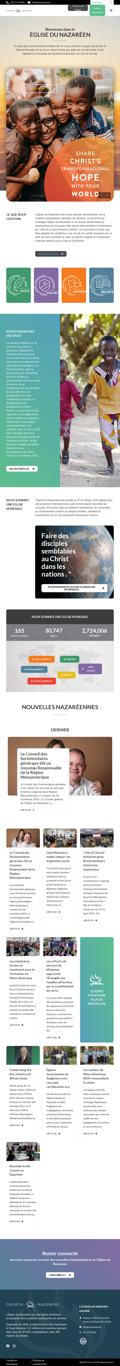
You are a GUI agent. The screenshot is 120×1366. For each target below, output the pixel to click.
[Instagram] (14, 1346)
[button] (111, 10)
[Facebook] (7, 1346)
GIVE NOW (37, 88)
